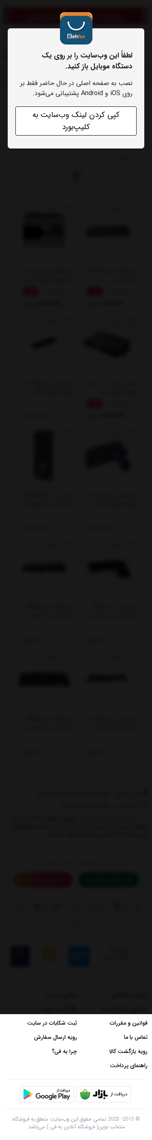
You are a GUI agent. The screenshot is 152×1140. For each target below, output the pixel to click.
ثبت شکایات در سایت (52, 1023)
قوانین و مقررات (129, 1023)
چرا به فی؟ (64, 1051)
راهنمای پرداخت (129, 1065)
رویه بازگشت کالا (128, 1051)
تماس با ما (136, 1037)
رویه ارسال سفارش (55, 1037)
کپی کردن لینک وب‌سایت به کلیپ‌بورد (76, 121)
